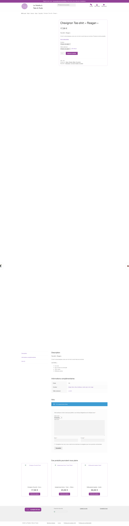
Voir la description (64, 39)
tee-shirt (81, 63)
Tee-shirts (40, 13)
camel (84, 387)
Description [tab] (24, 353)
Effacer (75, 48)
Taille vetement (64, 47)
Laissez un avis (83, 508)
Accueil (24, 13)
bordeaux (79, 387)
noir (89, 387)
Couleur (62, 42)
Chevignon (67, 63)
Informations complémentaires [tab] (29, 357)
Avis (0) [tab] (23, 361)
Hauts (36, 13)
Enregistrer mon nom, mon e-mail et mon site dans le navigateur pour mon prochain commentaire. (79, 444)
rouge (92, 387)
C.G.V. (59, 523)
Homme (32, 13)
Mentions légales (51, 523)
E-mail (83, 438)
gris (87, 387)
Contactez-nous (104, 508)
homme (77, 63)
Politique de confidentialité (85, 523)
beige (69, 387)
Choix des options (34, 494)
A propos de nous (35, 509)
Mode (28, 13)
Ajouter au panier (71, 53)
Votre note (57, 416)
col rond (73, 63)
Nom (55, 438)
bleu (76, 387)
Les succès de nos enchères (60, 1)
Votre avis (57, 419)
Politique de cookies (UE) (70, 523)
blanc (73, 387)
